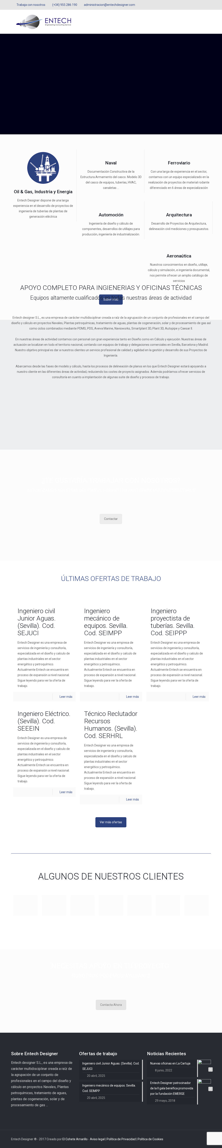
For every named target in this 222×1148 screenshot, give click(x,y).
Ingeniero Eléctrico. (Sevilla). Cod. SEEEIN (44, 721)
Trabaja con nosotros (30, 4)
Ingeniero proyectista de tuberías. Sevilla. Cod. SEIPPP (173, 622)
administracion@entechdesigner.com (109, 4)
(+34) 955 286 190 (64, 4)
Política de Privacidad (121, 1139)
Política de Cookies (150, 1139)
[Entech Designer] (43, 22)
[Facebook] (197, 5)
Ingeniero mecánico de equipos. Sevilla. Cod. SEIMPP (106, 622)
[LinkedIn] (208, 5)
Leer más (66, 696)
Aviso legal (97, 1139)
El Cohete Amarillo (75, 1139)
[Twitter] (203, 5)
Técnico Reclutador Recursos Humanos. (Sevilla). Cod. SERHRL (110, 725)
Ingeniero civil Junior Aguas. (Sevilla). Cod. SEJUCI (37, 622)
